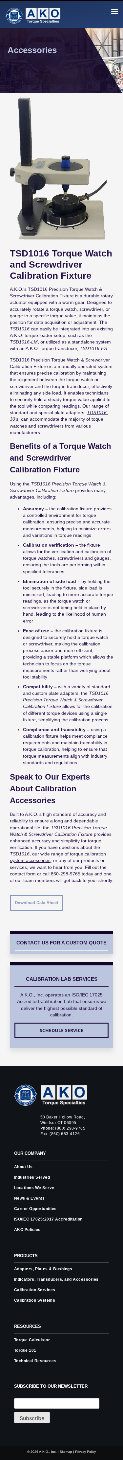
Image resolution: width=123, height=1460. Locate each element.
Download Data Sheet (36, 902)
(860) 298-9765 (70, 1128)
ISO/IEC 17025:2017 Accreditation (48, 1219)
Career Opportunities (35, 1208)
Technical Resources (35, 1361)
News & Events (29, 1198)
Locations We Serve (34, 1188)
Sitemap (66, 1451)
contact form (23, 873)
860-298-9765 (65, 873)
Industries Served (32, 1177)
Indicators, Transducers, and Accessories (56, 1279)
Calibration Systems (34, 1300)
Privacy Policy (85, 1451)
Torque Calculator (32, 1340)
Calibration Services (34, 1290)
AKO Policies (27, 1229)
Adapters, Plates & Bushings (43, 1269)
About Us (23, 1167)
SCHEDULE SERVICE (61, 1030)
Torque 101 (25, 1350)
